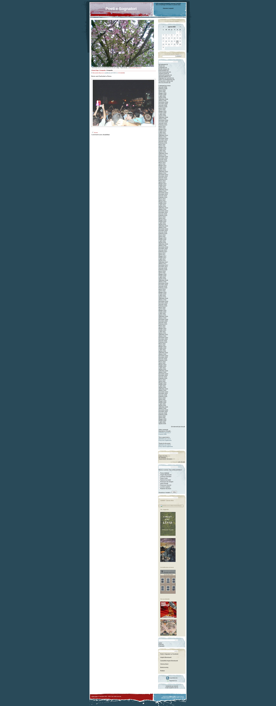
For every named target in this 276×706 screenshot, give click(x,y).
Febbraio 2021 (163, 324)
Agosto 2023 (162, 369)
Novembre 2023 (163, 374)
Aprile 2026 (162, 417)
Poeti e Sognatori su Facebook (169, 654)
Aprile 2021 (162, 327)
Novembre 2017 (163, 265)
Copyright (161, 646)
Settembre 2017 (163, 262)
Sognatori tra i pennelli (165, 78)
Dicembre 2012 (163, 176)
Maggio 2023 (162, 365)
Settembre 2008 (163, 99)
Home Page (95, 70)
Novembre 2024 (163, 392)
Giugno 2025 (162, 402)
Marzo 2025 (162, 398)
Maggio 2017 (162, 256)
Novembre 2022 (163, 356)
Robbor (162, 671)
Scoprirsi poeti (163, 73)
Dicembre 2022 (163, 357)
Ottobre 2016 (162, 245)
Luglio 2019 (162, 295)
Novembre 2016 (163, 247)
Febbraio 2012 (163, 161)
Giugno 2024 (162, 384)
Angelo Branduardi (165, 657)
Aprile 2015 (162, 218)
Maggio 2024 (162, 383)
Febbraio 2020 (163, 306)
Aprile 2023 (162, 363)
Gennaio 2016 (163, 232)
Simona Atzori (164, 664)
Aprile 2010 (162, 128)
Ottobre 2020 (162, 318)
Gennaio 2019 (163, 286)
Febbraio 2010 (163, 125)
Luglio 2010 (162, 132)
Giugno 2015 (162, 221)
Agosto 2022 (162, 351)
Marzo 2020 (162, 307)
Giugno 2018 (162, 276)
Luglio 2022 (162, 349)
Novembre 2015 (163, 229)
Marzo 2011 (162, 144)
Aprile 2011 (162, 146)
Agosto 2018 (162, 279)
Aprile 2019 (162, 291)
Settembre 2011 (163, 153)
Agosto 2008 (162, 98)
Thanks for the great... (165, 443)
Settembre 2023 (163, 371)
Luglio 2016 (162, 241)
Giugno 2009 (162, 113)
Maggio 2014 (162, 202)
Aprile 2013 (162, 182)
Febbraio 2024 (163, 378)
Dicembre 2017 (163, 266)
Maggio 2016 (162, 238)
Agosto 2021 (162, 333)
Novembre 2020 (163, 319)
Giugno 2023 (162, 366)
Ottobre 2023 (162, 372)
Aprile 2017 (162, 254)
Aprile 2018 (162, 273)
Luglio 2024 (162, 386)
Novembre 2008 (163, 102)
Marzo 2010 (162, 126)
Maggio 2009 (162, 111)
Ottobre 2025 (162, 408)
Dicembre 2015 (163, 230)
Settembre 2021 (163, 334)
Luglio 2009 (162, 114)
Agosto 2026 (162, 423)
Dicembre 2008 (163, 104)
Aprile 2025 (162, 399)
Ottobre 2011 (162, 155)
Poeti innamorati (163, 72)
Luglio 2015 (162, 223)
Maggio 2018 (162, 274)
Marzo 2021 (162, 325)
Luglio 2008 (162, 96)
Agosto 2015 (162, 224)
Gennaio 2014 (163, 196)
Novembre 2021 (163, 337)
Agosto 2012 (162, 170)
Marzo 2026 (162, 416)
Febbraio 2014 (163, 197)
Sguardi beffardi (163, 76)
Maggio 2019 (162, 292)
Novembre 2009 (163, 120)
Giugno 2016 (162, 239)
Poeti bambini (163, 70)
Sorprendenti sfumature (165, 459)
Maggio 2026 (162, 419)
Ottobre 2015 (162, 227)
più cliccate (181, 462)
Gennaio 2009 (163, 105)
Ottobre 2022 (162, 354)
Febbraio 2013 (163, 179)
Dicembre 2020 (163, 321)
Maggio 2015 (162, 220)
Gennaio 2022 (163, 340)
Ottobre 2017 (162, 263)
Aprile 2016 (162, 236)
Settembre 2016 (163, 244)
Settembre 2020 (163, 316)
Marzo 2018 (162, 271)
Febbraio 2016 (163, 233)
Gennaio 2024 (163, 377)
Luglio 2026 (162, 422)
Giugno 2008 (162, 94)
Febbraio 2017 (163, 251)
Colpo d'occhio (163, 456)
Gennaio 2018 (163, 268)
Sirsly (182, 697)
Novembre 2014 (163, 211)
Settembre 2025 (163, 407)
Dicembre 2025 (163, 411)
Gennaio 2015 (163, 214)
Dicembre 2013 (163, 194)
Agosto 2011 (162, 152)
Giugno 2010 (162, 131)
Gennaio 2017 (163, 250)
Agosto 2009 (162, 116)
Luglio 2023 (162, 368)
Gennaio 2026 (163, 413)
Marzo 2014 (162, 199)
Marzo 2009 (162, 108)
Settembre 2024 (163, 389)
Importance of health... (165, 431)
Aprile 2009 (162, 110)
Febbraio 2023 (163, 360)
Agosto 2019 (162, 297)
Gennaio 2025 (163, 395)
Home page (94, 696)
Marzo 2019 (162, 289)
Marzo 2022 (162, 343)
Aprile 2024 (162, 381)
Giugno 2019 (162, 294)
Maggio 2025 (162, 401)
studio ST (174, 697)
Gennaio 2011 (163, 141)
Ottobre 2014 (162, 209)
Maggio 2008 (162, 93)
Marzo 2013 (162, 180)
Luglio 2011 (162, 150)
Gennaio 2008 (163, 87)
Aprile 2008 (162, 91)
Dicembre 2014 (163, 212)
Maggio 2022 (162, 346)
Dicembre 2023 (163, 375)
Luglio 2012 (162, 168)
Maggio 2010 (162, 129)
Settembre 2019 (163, 298)
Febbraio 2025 (163, 396)
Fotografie (103, 70)
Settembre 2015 (163, 226)
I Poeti (160, 66)
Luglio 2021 (162, 331)
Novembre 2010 (163, 138)
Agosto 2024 (162, 387)
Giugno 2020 (162, 312)
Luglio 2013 (162, 187)
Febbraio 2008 (163, 88)
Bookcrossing (164, 667)
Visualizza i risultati (164, 492)
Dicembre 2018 (163, 285)
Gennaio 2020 (163, 304)
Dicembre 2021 (163, 339)
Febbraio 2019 (163, 288)
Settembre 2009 (163, 117)
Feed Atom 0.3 (173, 680)
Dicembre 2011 (163, 158)
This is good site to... (164, 437)
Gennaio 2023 (163, 359)
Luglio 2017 (162, 259)
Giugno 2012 (162, 167)
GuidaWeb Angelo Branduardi (169, 660)
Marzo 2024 (162, 380)
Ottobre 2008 (162, 101)
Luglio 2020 (162, 313)
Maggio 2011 (162, 147)
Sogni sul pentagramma (166, 79)
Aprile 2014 (162, 200)
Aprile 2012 (162, 164)
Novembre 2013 (163, 193)
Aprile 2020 (162, 309)
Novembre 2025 (163, 410)
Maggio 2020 (162, 310)
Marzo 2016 (162, 235)
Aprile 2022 (162, 345)
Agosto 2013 (162, 188)
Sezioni (96, 132)
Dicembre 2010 (163, 140)
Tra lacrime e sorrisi (164, 81)
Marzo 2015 (162, 217)
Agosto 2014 (162, 206)
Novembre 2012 (163, 174)
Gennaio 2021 (163, 322)
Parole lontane (163, 69)
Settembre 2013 (163, 190)
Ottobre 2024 (162, 390)
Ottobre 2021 (162, 336)
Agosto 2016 (162, 242)
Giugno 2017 (162, 257)
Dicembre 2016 (163, 248)
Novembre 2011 (163, 156)
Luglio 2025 (162, 404)
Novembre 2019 (163, 301)
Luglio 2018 (162, 277)
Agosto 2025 (162, 405)
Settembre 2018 (163, 280)
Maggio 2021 (162, 328)
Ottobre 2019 (162, 300)
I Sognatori (162, 67)
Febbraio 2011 (163, 143)
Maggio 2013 (162, 184)
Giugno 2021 (162, 330)
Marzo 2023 (162, 362)
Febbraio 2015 (163, 215)
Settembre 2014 (163, 208)
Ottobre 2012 (162, 173)
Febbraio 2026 (163, 414)
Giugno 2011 (162, 149)
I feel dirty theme (165, 697)
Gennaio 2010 (163, 123)
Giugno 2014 (162, 203)
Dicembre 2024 (163, 393)
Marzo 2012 (162, 162)
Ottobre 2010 (162, 137)
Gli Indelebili (121, 72)
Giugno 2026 (162, 420)
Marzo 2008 (162, 90)
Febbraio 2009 (163, 107)
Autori (160, 643)
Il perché (161, 644)
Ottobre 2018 (162, 282)
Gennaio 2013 (163, 177)
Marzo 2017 (162, 253)
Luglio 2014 (162, 205)
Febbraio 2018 (163, 270)
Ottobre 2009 (162, 119)
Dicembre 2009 (163, 122)
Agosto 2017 (162, 260)
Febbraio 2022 (163, 342)
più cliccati (182, 426)
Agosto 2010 (162, 134)
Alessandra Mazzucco (135, 67)
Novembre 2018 (163, 283)
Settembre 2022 (163, 352)
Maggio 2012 (162, 165)
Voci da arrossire (163, 82)
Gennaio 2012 (163, 159)
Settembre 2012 (163, 171)
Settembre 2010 (163, 135)
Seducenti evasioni (164, 75)
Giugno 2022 (162, 348)
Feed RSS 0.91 (173, 678)
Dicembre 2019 (163, 303)
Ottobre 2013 (162, 191)
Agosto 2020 (162, 315)
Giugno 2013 (162, 185)
